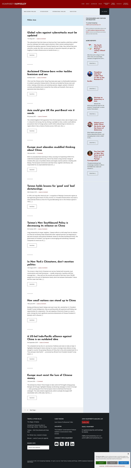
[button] (128, 453)
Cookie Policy (101, 466)
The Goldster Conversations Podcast (65, 429)
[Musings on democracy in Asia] (89, 99)
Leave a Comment (41, 38)
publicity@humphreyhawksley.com (92, 438)
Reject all (112, 462)
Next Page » (33, 410)
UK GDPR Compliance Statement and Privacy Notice (115, 466)
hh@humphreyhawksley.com (93, 24)
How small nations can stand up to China (51, 300)
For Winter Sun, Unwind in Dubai (37, 435)
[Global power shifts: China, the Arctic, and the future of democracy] (89, 125)
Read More (32, 55)
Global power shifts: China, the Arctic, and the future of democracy (99, 126)
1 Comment (40, 153)
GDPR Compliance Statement (85, 461)
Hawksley (14, 4)
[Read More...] (93, 63)
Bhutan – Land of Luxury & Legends (37, 438)
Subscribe (85, 422)
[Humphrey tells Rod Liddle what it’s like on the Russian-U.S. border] (89, 74)
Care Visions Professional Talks (64, 422)
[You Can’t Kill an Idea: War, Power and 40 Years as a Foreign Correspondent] (89, 153)
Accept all (101, 462)
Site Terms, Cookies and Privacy (69, 461)
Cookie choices (123, 462)
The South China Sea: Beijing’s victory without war (99, 48)
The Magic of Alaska (33, 422)
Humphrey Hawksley (45, 461)
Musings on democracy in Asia (99, 99)
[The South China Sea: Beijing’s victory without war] (89, 47)
